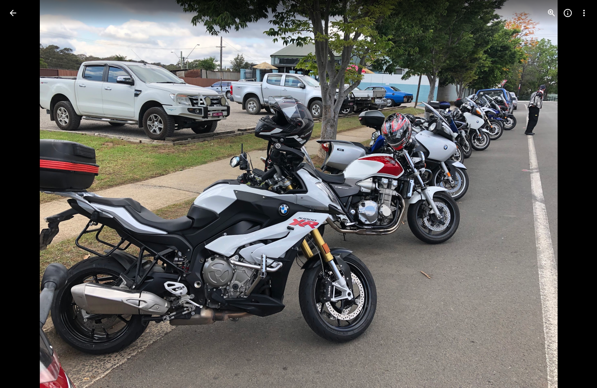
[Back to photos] (13, 13)
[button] (22, 194)
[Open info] (568, 13)
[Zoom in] (551, 13)
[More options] (584, 13)
